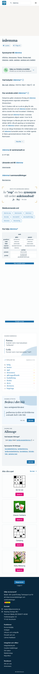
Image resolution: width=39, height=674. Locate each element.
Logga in (19, 585)
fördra (9, 380)
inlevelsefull (16, 217)
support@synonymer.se (12, 609)
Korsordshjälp (8, 627)
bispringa (10, 388)
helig (9, 365)
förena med (27, 57)
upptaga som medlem (27, 60)
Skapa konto (19, 582)
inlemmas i (28, 213)
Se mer (32, 471)
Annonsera (7, 666)
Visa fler (18, 141)
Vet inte (23, 199)
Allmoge (10, 431)
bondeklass (24, 451)
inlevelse (6, 217)
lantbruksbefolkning (24, 440)
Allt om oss (8, 664)
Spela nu (19, 494)
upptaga (17, 60)
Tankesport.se (26, 594)
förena (20, 57)
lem (8, 155)
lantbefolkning (23, 449)
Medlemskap (8, 653)
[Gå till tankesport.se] (19, 602)
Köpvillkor (7, 656)
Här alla (22, 420)
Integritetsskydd (9, 645)
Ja (13, 199)
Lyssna (7, 45)
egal (8, 370)
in (2, 155)
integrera (5, 60)
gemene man (12, 454)
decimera (10, 386)
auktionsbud (25, 196)
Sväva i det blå (14, 402)
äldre (10, 440)
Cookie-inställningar (11, 648)
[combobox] (21, 3)
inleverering (16, 220)
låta (3, 85)
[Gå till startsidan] (4, 3)
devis (9, 383)
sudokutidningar (9, 600)
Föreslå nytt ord (9, 635)
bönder (31, 451)
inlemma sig (7, 213)
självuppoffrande (13, 375)
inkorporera (13, 57)
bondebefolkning (11, 449)
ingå (6, 85)
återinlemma (6, 180)
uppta (11, 60)
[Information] (22, 80)
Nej (18, 199)
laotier (9, 367)
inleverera (7, 220)
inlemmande (6, 167)
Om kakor (7, 650)
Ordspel (6, 630)
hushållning (11, 378)
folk (6, 454)
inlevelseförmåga (28, 217)
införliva (5, 57)
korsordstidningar (16, 597)
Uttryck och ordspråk (11, 632)
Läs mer (30, 420)
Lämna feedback (9, 637)
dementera (11, 373)
